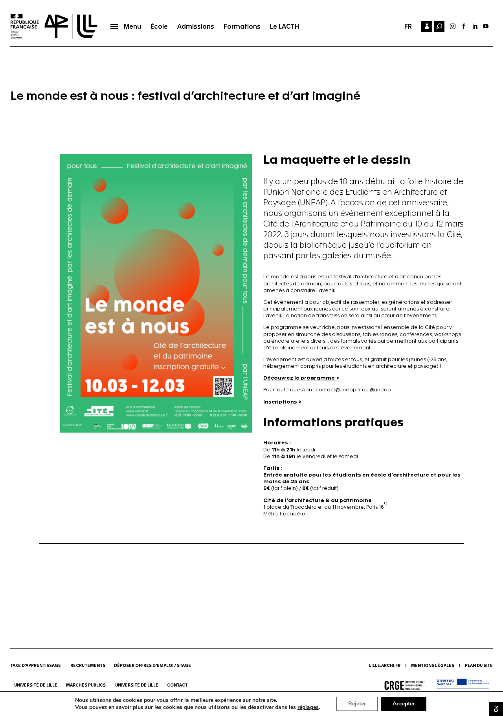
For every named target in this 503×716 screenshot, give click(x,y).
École (159, 26)
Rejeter (357, 703)
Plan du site (479, 666)
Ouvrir (496, 709)
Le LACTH (284, 26)
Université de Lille (35, 685)
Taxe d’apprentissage (35, 666)
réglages (308, 707)
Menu (132, 26)
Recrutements (87, 666)
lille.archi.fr (384, 666)
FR (408, 26)
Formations (242, 26)
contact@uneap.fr (338, 389)
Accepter (404, 703)
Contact (178, 685)
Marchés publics (86, 685)
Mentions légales (432, 666)
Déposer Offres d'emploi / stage (152, 666)
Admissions (195, 26)
